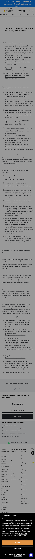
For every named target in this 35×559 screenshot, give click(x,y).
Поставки (18, 549)
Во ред (17, 543)
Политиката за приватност (17, 535)
